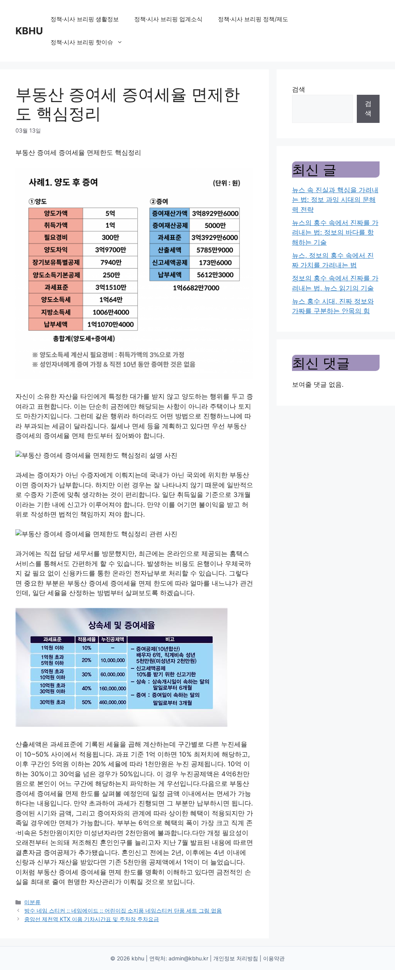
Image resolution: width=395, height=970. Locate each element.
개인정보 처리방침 (235, 958)
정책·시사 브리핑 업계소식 (168, 19)
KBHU (29, 31)
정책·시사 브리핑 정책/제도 (253, 19)
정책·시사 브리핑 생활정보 (85, 19)
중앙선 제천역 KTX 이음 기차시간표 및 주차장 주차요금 (91, 919)
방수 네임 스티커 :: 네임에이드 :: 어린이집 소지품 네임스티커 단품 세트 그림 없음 (123, 910)
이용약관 (274, 958)
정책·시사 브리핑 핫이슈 (82, 42)
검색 (298, 89)
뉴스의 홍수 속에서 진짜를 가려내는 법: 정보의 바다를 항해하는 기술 (335, 232)
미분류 (32, 902)
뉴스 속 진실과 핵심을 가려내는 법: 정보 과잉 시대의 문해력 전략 (335, 199)
